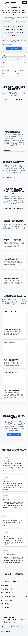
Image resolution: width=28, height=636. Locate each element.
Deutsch (3, 631)
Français (14, 628)
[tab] (6, 22)
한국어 (22, 626)
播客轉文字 (6, 134)
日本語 (18, 626)
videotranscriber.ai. (13, 633)
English (2, 626)
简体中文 (8, 626)
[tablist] (14, 21)
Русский (8, 631)
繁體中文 (13, 626)
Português (8, 628)
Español (2, 628)
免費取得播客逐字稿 (14, 434)
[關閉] (25, 57)
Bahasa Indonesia (21, 628)
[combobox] (14, 55)
